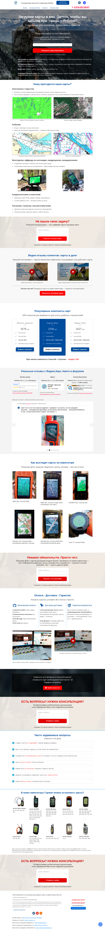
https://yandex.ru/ (29, 920)
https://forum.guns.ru (41, 925)
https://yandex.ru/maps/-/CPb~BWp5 (22, 393)
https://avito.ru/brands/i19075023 (32, 918)
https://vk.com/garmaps (85, 393)
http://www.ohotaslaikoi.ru (44, 928)
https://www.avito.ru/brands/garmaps (50, 394)
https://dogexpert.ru (41, 923)
